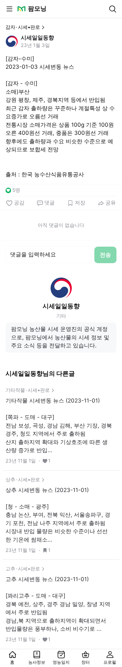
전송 (105, 255)
